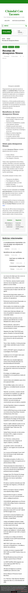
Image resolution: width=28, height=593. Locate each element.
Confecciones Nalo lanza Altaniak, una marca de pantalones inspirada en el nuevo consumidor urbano (14, 313)
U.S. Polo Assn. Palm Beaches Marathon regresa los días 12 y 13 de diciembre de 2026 (14, 580)
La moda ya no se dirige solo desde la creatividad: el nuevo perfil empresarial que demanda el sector (14, 538)
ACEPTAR (14, 591)
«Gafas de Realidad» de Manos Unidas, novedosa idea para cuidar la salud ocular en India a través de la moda (14, 523)
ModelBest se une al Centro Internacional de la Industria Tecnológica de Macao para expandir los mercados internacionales (14, 418)
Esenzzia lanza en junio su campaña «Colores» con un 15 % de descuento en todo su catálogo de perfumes (14, 496)
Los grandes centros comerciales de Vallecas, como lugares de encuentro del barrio (14, 447)
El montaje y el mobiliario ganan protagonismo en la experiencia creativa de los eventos (14, 375)
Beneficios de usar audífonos (13, 252)
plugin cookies (24, 591)
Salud (17, 47)
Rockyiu (12, 269)
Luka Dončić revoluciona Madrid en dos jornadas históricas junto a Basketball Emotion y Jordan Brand (14, 516)
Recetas (11, 47)
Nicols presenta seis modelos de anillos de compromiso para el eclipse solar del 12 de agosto (14, 289)
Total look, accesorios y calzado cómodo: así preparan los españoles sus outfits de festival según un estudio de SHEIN (14, 393)
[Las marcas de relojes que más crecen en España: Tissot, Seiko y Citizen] (15, 31)
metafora (7, 249)
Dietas (5, 47)
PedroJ (12, 263)
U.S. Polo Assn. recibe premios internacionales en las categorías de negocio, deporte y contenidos (13, 440)
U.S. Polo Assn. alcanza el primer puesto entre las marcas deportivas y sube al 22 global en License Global (14, 282)
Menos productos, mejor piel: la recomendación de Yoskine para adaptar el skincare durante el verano (14, 326)
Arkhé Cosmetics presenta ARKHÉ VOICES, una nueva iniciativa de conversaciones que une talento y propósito (15, 400)
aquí (3, 205)
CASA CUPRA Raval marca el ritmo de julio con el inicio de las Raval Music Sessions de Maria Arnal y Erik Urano (15, 412)
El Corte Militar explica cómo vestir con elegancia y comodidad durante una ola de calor (14, 386)
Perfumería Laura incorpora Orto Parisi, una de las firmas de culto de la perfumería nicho (15, 338)
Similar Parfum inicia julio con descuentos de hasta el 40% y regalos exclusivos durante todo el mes (14, 434)
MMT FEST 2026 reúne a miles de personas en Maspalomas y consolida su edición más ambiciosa (14, 545)
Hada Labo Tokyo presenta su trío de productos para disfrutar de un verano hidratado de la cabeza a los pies (13, 319)
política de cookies (19, 589)
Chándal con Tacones (14, 12)
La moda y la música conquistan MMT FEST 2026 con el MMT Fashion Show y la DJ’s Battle (14, 552)
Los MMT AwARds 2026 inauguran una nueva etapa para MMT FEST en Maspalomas (13, 563)
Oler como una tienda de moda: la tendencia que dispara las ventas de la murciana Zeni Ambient (15, 368)
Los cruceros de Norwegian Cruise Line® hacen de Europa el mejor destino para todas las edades (14, 454)
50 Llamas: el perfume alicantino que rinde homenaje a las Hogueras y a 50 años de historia (14, 484)
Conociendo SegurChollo (17, 266)
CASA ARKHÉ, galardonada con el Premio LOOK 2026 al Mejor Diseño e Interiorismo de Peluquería (14, 503)
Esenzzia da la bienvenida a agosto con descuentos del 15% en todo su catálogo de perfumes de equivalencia (15, 296)
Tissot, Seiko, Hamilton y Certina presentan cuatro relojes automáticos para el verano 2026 (15, 345)
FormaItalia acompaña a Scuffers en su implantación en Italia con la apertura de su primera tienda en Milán (14, 460)
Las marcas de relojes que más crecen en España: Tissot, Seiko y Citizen (21, 31)
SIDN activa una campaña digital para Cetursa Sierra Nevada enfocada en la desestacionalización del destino (13, 361)
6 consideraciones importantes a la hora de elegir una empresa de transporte (14, 244)
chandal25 (6, 56)
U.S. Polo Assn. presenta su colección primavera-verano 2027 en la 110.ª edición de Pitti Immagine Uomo (14, 509)
